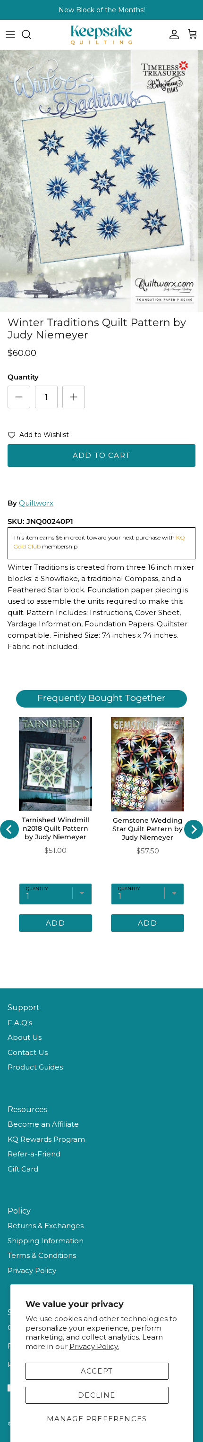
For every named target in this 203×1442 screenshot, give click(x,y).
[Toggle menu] (10, 34)
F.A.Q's (20, 1022)
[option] (101, 181)
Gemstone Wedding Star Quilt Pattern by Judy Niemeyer (147, 829)
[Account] (171, 34)
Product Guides (35, 1067)
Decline (96, 1395)
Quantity (23, 376)
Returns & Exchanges (46, 1225)
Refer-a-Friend (34, 1153)
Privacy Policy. (94, 1346)
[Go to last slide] (9, 829)
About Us (25, 1037)
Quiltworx (36, 502)
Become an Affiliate (43, 1124)
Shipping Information (46, 1240)
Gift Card (23, 1168)
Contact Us (28, 1052)
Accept (97, 1370)
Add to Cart (101, 455)
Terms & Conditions (42, 1255)
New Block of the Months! (102, 10)
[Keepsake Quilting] (101, 35)
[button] (38, 437)
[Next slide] (193, 829)
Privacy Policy (32, 1270)
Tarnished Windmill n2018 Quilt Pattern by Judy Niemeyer (55, 828)
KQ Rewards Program (46, 1139)
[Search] (31, 34)
